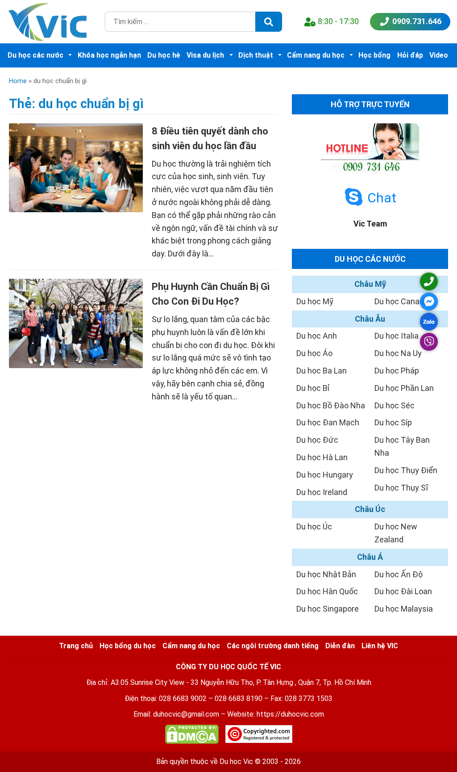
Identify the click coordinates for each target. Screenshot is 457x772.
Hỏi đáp (410, 55)
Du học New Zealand (395, 533)
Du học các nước (35, 55)
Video (438, 55)
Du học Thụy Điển (405, 470)
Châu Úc (370, 509)
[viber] (429, 342)
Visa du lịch (205, 55)
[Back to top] (430, 745)
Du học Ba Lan (321, 370)
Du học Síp (393, 422)
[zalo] (429, 322)
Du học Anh (316, 335)
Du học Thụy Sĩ (401, 487)
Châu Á (370, 557)
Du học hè (163, 55)
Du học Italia (396, 335)
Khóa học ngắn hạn (109, 55)
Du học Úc (314, 526)
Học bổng (374, 55)
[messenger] (429, 301)
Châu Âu (370, 318)
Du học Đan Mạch (327, 422)
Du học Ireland (321, 492)
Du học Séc (394, 405)
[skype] (354, 197)
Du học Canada (401, 301)
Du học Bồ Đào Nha (330, 405)
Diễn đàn (340, 646)
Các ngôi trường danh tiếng (273, 646)
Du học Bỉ (313, 388)
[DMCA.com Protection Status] (192, 736)
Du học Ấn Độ (398, 574)
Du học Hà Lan (322, 457)
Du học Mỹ (314, 301)
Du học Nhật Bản (326, 574)
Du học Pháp (396, 370)
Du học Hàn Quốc (327, 591)
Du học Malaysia (403, 608)
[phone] (429, 281)
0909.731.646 (416, 21)
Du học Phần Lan (404, 388)
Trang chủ (76, 646)
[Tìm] (268, 22)
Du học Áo (314, 353)
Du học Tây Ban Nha (402, 446)
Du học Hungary (324, 474)
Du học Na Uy (398, 353)
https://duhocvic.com (290, 714)
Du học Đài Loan (403, 591)
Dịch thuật (255, 55)
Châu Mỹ (370, 284)
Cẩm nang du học (316, 55)
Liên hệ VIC (379, 646)
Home (18, 81)
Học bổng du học (128, 646)
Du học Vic (236, 761)
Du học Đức (317, 440)
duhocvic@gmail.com (186, 714)
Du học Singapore (327, 608)
